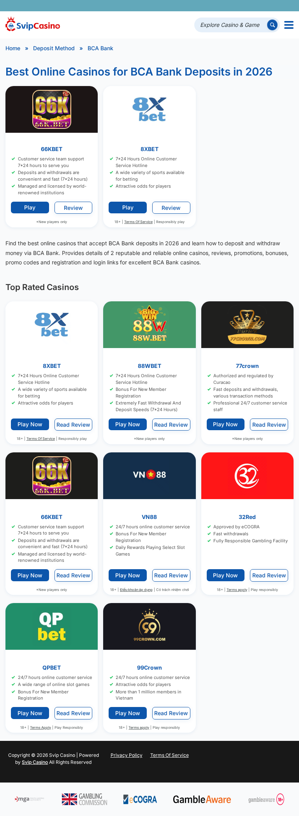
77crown (247, 365)
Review (73, 207)
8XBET (149, 149)
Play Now (30, 424)
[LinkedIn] (264, 5)
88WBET (149, 365)
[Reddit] (275, 5)
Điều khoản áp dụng (136, 589)
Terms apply (237, 589)
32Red (247, 517)
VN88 (149, 517)
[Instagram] (253, 5)
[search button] (272, 24)
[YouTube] (242, 5)
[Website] (286, 5)
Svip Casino (35, 762)
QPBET (51, 667)
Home (12, 48)
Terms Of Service (138, 221)
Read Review (73, 424)
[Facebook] (220, 5)
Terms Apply (40, 727)
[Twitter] (231, 5)
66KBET (51, 149)
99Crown (149, 667)
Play (29, 207)
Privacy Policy (126, 755)
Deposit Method (54, 48)
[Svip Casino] (32, 25)
